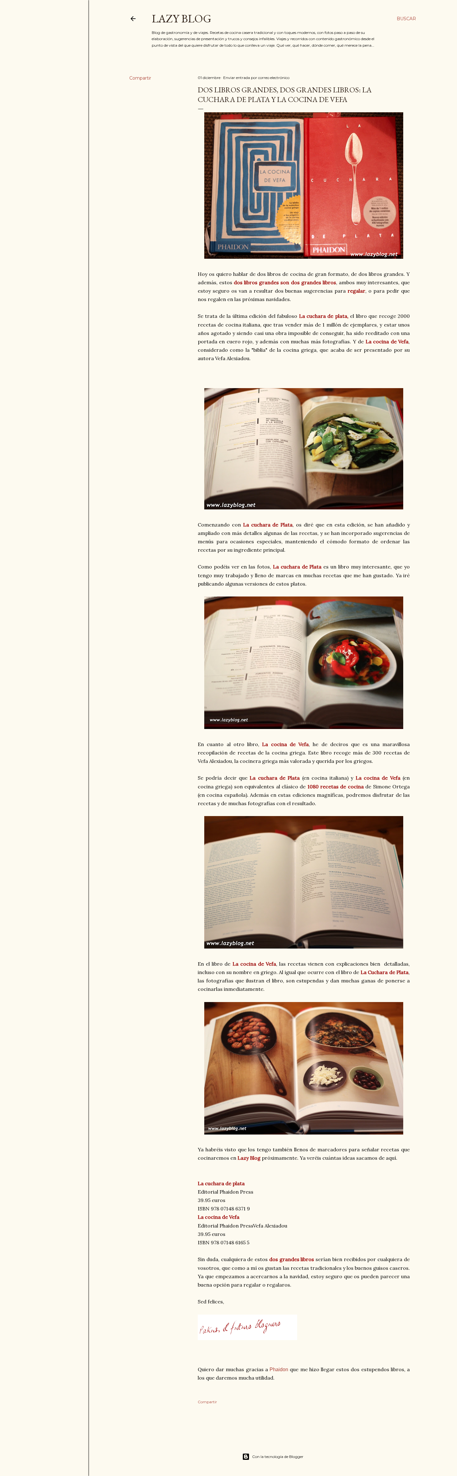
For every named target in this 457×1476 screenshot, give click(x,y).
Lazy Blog (181, 18)
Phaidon (279, 1369)
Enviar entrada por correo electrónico (256, 77)
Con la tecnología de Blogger (277, 1456)
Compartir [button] (140, 78)
